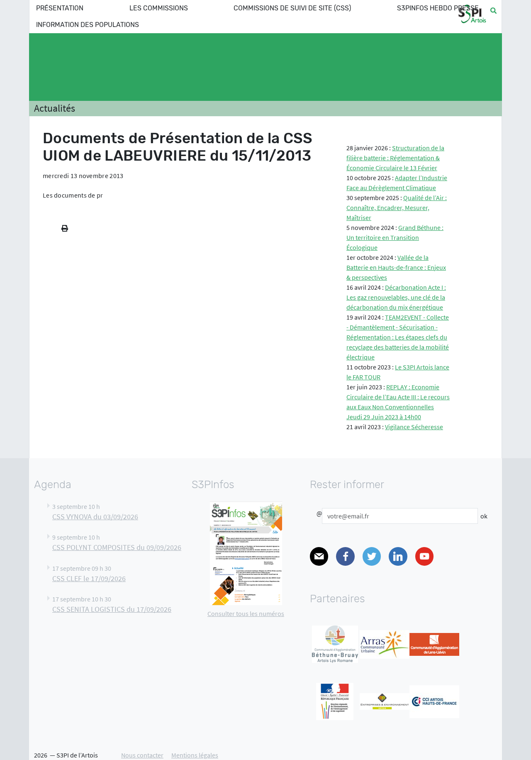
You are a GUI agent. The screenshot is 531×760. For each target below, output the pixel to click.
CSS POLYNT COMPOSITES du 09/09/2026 (116, 547)
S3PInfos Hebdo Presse (438, 8)
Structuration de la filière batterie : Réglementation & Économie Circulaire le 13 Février (395, 158)
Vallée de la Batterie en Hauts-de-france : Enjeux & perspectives (396, 267)
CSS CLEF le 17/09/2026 (89, 578)
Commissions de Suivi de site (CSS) (292, 8)
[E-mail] (319, 556)
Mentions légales (194, 755)
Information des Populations (87, 25)
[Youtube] (424, 556)
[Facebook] (345, 556)
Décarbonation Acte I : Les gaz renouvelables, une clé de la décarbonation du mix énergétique (396, 297)
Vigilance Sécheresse (414, 427)
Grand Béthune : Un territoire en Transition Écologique (394, 237)
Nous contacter (142, 755)
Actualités (54, 108)
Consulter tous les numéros (245, 613)
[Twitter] (372, 556)
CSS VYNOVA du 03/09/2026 (95, 516)
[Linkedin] (398, 556)
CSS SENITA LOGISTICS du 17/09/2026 (111, 609)
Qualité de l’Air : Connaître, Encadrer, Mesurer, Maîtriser (396, 207)
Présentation (59, 8)
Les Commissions (158, 8)
